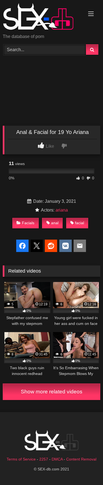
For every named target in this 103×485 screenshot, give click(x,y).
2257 (43, 459)
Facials (28, 223)
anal (55, 223)
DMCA (57, 459)
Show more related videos (51, 391)
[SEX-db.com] (42, 17)
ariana (61, 210)
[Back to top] (86, 468)
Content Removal (81, 459)
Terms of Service (21, 459)
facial (79, 223)
